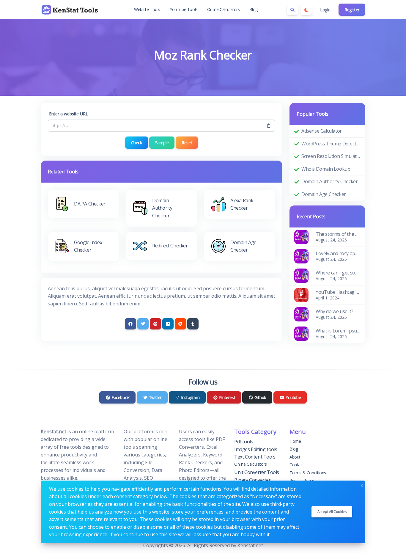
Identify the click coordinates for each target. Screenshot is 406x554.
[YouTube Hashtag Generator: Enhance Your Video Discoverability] (301, 294)
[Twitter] (143, 323)
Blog (253, 9)
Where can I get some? (338, 272)
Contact (296, 464)
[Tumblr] (193, 323)
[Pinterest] (155, 323)
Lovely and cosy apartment (338, 253)
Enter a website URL (68, 114)
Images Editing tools (255, 449)
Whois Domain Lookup (325, 169)
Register (351, 9)
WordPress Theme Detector (331, 143)
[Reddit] (180, 323)
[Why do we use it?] (301, 313)
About (294, 457)
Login (325, 9)
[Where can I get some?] (301, 275)
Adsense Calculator (321, 131)
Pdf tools (243, 441)
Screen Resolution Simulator (331, 156)
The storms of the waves (338, 234)
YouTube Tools (184, 9)
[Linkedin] (168, 323)
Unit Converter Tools (256, 472)
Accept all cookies (332, 511)
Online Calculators (223, 9)
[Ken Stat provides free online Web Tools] (70, 9)
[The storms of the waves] (301, 236)
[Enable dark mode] (306, 9)
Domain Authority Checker (329, 181)
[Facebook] (130, 323)
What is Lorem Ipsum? (338, 330)
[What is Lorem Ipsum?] (301, 333)
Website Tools (147, 9)
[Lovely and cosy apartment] (301, 255)
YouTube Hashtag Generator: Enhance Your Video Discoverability (338, 292)
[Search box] (292, 9)
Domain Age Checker (323, 194)
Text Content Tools (255, 456)
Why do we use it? (334, 311)
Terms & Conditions (307, 472)
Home (295, 441)
